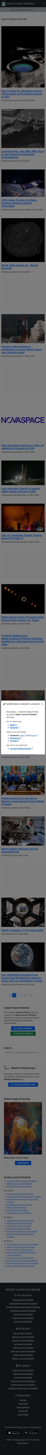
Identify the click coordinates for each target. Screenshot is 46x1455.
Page (21, 735)
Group (33, 735)
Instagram (15, 738)
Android (14, 727)
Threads (14, 741)
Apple (12, 725)
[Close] (42, 704)
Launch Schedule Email (20, 748)
